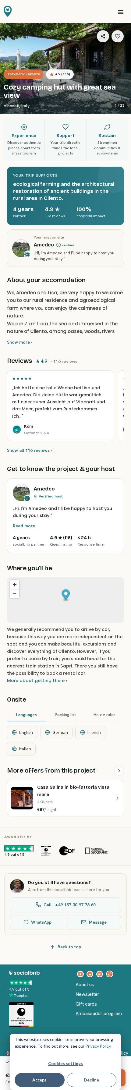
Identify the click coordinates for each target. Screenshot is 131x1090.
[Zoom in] (14, 584)
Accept (39, 1079)
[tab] (26, 715)
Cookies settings (65, 1063)
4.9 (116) (62, 74)
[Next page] (119, 771)
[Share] (103, 36)
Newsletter (87, 994)
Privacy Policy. (98, 1046)
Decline (91, 1079)
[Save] (118, 36)
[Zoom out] (14, 593)
